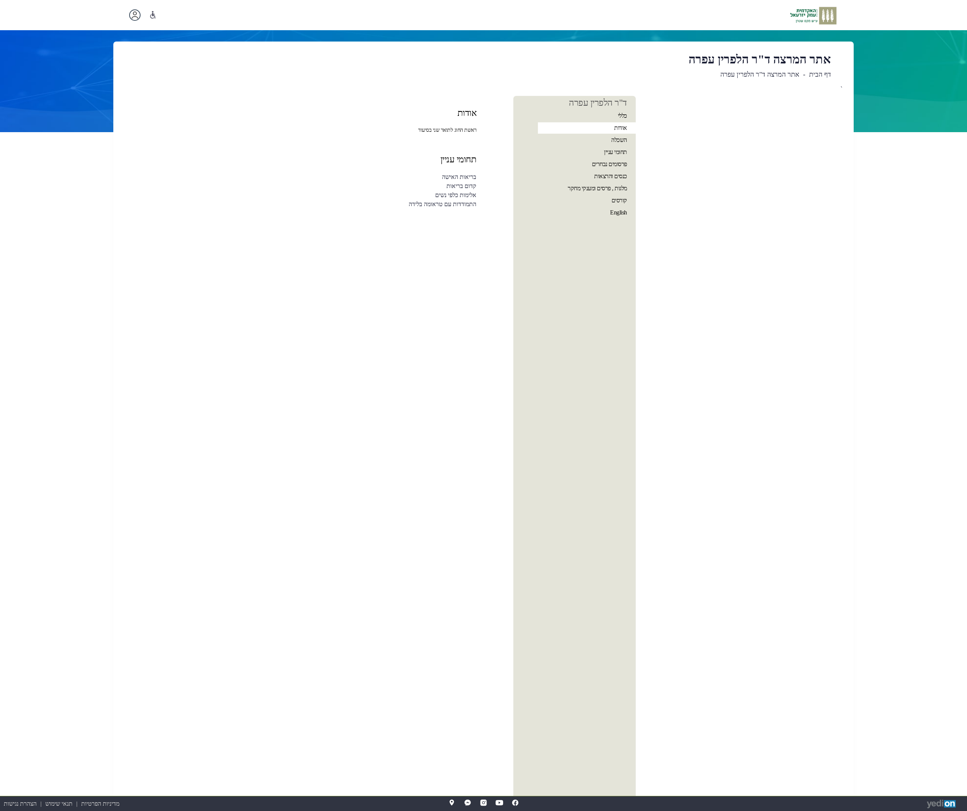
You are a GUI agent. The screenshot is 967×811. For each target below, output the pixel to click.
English (618, 212)
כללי (622, 116)
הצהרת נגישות (20, 803)
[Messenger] (467, 802)
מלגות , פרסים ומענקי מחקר (597, 188)
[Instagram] (483, 802)
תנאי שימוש (59, 803)
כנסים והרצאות (610, 176)
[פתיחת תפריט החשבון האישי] (135, 15)
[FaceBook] (515, 802)
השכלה (619, 140)
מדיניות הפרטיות (100, 803)
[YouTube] (499, 802)
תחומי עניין (615, 152)
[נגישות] (153, 15)
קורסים (619, 200)
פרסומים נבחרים (609, 164)
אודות (620, 128)
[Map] (452, 802)
